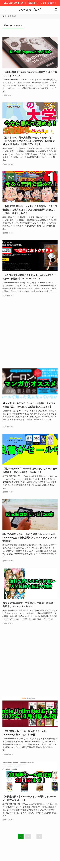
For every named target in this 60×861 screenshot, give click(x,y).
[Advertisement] (30, 333)
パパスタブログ (30, 9)
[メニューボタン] (3, 10)
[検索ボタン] (56, 10)
